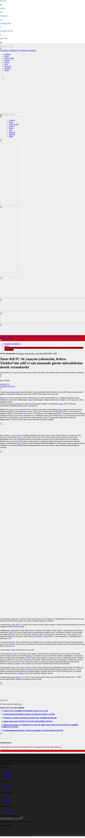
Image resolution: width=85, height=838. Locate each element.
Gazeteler (7, 810)
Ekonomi (7, 66)
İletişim (7, 789)
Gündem (7, 54)
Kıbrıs (6, 56)
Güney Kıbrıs (9, 58)
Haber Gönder (9, 812)
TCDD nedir (8, 777)
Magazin (7, 68)
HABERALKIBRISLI (12, 344)
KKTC (2, 398)
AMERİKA (8, 775)
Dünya (6, 62)
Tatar (17, 392)
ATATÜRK (8, 772)
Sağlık (6, 70)
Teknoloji (7, 800)
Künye (6, 785)
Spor (6, 64)
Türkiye (7, 60)
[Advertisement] (42, 96)
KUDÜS (7, 773)
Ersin (14, 392)
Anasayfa (3, 336)
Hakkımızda (8, 787)
